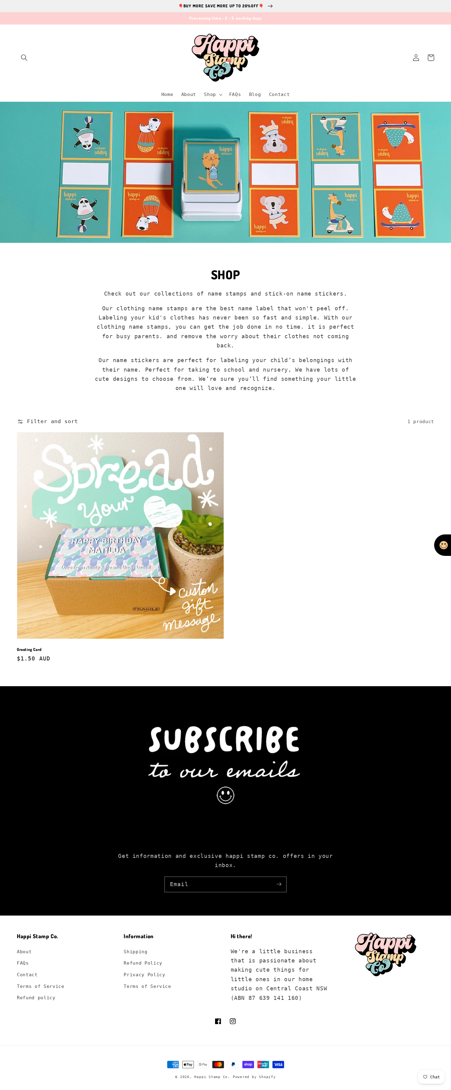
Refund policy (36, 997)
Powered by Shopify (254, 1077)
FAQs (23, 963)
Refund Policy (143, 963)
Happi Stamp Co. (212, 1077)
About (24, 951)
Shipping (135, 951)
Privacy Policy (144, 974)
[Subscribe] (279, 884)
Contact (27, 974)
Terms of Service (40, 986)
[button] (24, 57)
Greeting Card (29, 649)
